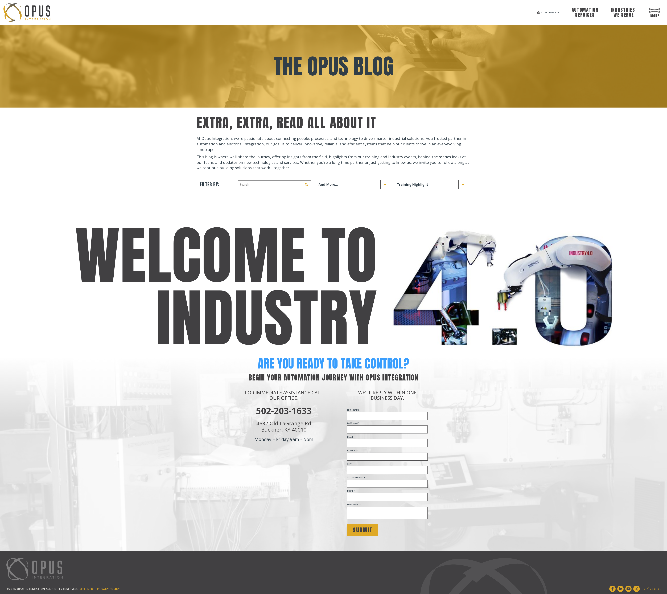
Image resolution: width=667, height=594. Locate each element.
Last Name (353, 423)
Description (354, 504)
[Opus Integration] (27, 12)
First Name (353, 409)
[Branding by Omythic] (652, 588)
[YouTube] (628, 589)
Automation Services (585, 12)
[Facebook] (612, 589)
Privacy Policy (108, 589)
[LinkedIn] (620, 589)
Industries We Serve (623, 12)
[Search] (306, 184)
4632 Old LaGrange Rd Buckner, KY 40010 (283, 426)
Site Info (86, 589)
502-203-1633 (284, 411)
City (349, 463)
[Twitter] (636, 589)
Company (352, 450)
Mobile (351, 491)
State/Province (356, 477)
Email (350, 436)
